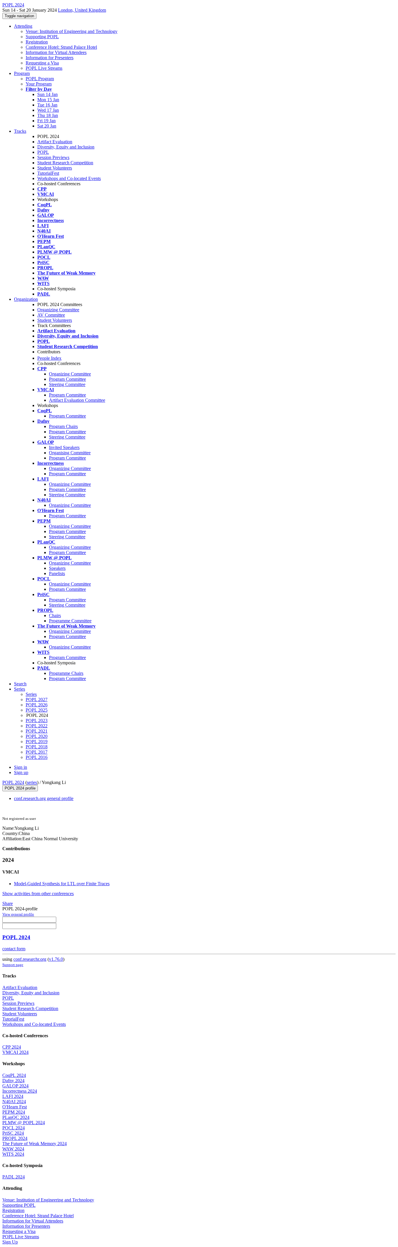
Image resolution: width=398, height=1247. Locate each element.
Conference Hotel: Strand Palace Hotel (61, 47)
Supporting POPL (42, 36)
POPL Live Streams (44, 68)
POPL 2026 (36, 704)
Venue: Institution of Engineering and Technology (71, 31)
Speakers (57, 568)
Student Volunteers (54, 167)
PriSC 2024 (13, 1133)
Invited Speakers (64, 447)
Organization (26, 299)
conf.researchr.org (29, 959)
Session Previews (53, 157)
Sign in (20, 767)
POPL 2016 (36, 757)
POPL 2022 (36, 725)
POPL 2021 (36, 731)
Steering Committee (67, 384)
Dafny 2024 (13, 1080)
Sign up (21, 772)
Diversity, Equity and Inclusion (65, 146)
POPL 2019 (36, 741)
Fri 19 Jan (46, 120)
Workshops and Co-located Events (69, 178)
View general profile (18, 914)
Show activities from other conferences (38, 893)
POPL (43, 152)
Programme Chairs (66, 673)
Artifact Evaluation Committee (77, 400)
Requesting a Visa (42, 62)
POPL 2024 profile (20, 788)
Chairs (55, 615)
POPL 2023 (36, 720)
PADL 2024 (13, 1176)
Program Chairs (63, 426)
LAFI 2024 (12, 1096)
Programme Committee (70, 620)
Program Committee (67, 379)
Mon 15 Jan (48, 99)
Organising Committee (70, 452)
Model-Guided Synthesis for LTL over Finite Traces (62, 883)
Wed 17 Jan (48, 110)
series (32, 782)
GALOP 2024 (15, 1085)
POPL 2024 (13, 782)
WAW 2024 (13, 1148)
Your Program (39, 83)
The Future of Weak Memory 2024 (34, 1143)
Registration (37, 41)
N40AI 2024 (14, 1101)
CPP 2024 (11, 1047)
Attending (23, 26)
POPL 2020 (36, 736)
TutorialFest (48, 173)
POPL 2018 (36, 746)
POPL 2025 (36, 710)
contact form (13, 948)
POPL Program (40, 78)
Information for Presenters (49, 57)
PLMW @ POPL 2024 (23, 1122)
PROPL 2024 (14, 1138)
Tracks (20, 131)
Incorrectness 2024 (19, 1091)
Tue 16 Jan (47, 104)
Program (22, 73)
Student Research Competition (65, 162)
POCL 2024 (13, 1127)
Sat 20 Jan (46, 125)
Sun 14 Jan (47, 94)
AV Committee (51, 314)
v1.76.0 (56, 959)
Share (7, 903)
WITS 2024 (13, 1154)
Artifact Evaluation (54, 141)
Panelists (57, 573)
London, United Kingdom (82, 10)
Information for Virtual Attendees (56, 52)
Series (31, 694)
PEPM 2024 (13, 1112)
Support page (12, 965)
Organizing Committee (58, 309)
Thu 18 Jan (47, 115)
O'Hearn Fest (14, 1106)
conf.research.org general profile (43, 798)
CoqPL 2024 (14, 1075)
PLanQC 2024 (15, 1117)
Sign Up (10, 1241)
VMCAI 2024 (15, 1052)
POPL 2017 (36, 752)
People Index (49, 358)
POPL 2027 (36, 699)
